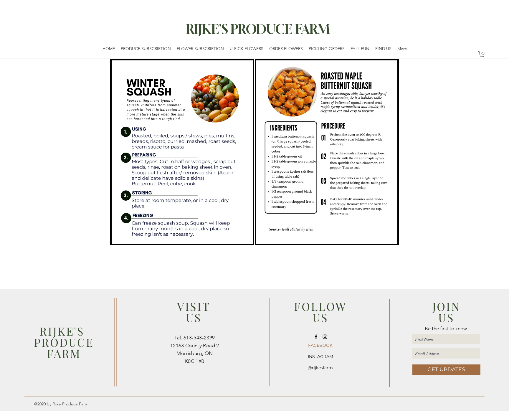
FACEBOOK (320, 345)
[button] (481, 54)
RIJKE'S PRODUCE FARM (258, 29)
